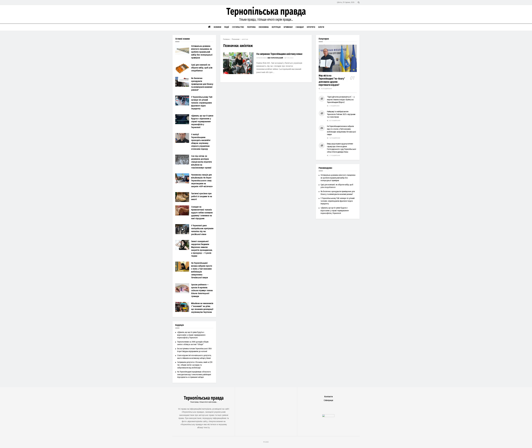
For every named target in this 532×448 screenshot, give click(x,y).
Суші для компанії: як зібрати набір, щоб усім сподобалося (201, 68)
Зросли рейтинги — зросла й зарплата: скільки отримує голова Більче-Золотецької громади (202, 290)
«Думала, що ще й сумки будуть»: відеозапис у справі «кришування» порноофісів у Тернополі (202, 121)
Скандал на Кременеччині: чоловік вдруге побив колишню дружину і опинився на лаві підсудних (202, 213)
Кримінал (288, 27)
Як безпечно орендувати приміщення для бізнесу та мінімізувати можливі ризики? (202, 84)
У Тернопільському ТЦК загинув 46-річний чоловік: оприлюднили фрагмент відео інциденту (201, 103)
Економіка (264, 27)
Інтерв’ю (311, 27)
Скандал (300, 27)
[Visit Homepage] (266, 14)
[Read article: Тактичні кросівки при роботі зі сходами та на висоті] (182, 197)
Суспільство (238, 27)
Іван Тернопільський (275, 58)
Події (226, 27)
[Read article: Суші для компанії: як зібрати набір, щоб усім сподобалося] (182, 68)
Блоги (321, 27)
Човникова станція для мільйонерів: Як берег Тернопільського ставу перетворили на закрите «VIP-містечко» (202, 181)
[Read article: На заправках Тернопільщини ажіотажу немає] (238, 63)
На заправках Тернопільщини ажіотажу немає (279, 53)
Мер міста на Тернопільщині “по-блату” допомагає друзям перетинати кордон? (332, 80)
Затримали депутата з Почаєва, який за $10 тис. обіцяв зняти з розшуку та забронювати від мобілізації (194, 365)
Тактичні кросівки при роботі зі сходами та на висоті (201, 196)
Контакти (328, 396)
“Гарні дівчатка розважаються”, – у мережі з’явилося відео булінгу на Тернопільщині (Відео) (340, 99)
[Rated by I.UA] (328, 416)
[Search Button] (359, 2)
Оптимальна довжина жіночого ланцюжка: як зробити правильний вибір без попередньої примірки (201, 52)
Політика (251, 27)
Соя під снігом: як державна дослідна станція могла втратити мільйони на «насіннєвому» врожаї (201, 162)
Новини (217, 27)
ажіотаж (245, 39)
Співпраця (328, 400)
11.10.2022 (289, 58)
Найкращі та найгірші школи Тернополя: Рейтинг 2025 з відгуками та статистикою (341, 114)
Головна (226, 39)
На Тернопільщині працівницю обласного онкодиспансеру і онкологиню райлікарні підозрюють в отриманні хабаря (194, 374)
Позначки (235, 39)
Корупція (276, 27)
